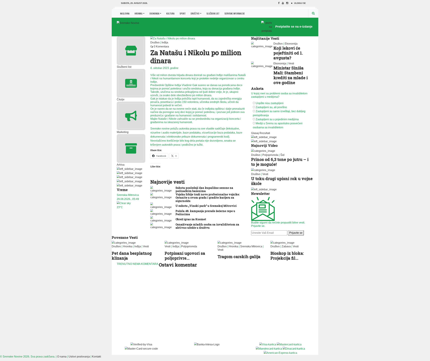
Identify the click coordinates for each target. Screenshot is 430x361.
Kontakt (96, 356)
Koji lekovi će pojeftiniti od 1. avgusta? (288, 53)
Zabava (286, 246)
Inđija (165, 42)
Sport (183, 13)
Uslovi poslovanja (79, 356)
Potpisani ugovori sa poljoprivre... (185, 256)
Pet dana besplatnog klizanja (132, 256)
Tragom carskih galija (239, 256)
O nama (62, 356)
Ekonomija (154, 13)
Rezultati (265, 133)
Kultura (170, 13)
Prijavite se (296, 232)
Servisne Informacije (234, 13)
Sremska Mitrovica (251, 246)
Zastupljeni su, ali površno (271, 107)
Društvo (195, 13)
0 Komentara (161, 46)
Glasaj (255, 133)
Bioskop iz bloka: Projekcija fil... (287, 256)
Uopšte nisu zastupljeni (270, 103)
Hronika (138, 13)
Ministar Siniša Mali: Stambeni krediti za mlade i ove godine (290, 75)
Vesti (291, 63)
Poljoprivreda (270, 155)
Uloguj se (300, 3)
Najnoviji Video (264, 145)
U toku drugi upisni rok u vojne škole (282, 181)
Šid (282, 155)
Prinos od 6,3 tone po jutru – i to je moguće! (280, 162)
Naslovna (125, 13)
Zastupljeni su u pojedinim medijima (277, 119)
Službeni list (212, 13)
